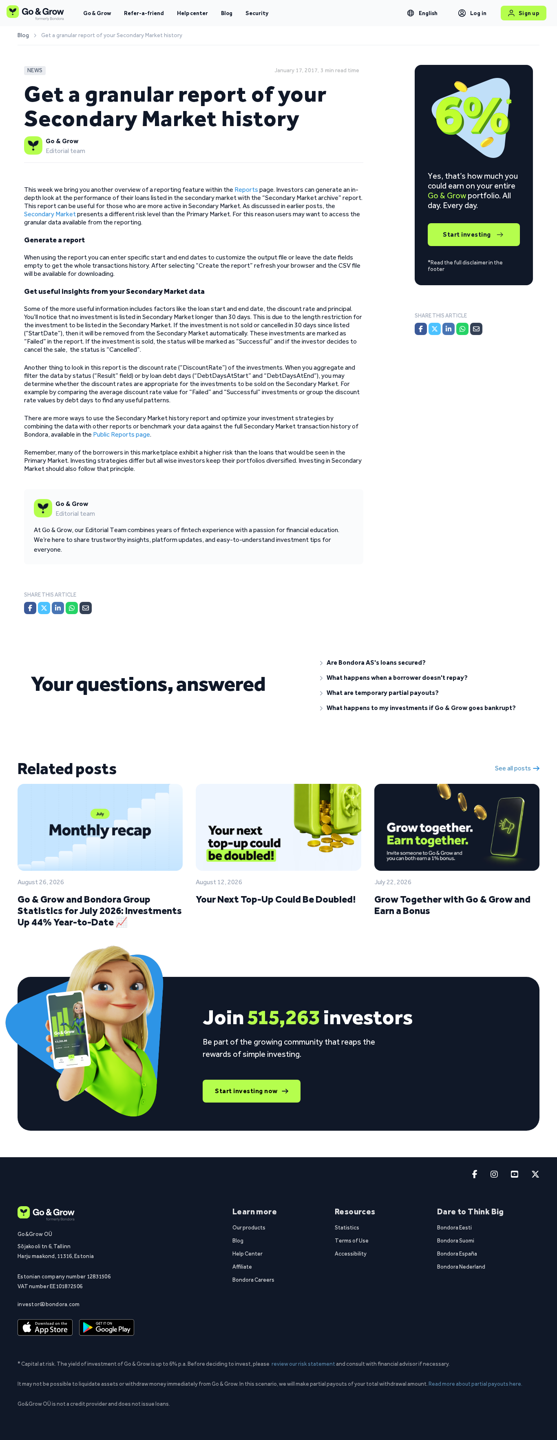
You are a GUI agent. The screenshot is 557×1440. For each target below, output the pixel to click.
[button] (423, 663)
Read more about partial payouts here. (475, 1383)
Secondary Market (50, 214)
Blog (226, 13)
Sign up (529, 13)
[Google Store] (106, 1327)
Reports (246, 189)
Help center (192, 13)
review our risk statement (303, 1363)
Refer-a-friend (144, 13)
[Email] (86, 608)
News (34, 70)
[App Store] (45, 1327)
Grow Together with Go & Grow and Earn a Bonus (452, 904)
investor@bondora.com (49, 1304)
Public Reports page (121, 434)
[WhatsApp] (72, 608)
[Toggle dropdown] (411, 13)
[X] (44, 608)
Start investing (467, 234)
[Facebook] (30, 608)
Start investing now (246, 1091)
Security (256, 13)
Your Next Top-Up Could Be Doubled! (276, 899)
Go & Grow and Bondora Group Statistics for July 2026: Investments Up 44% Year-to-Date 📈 (100, 910)
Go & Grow (97, 13)
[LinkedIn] (58, 608)
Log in (478, 13)
